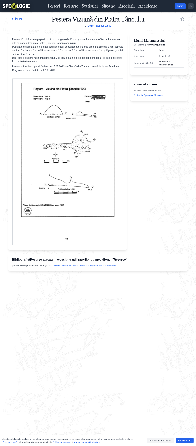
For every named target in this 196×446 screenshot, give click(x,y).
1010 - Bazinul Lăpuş (99, 25)
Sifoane (108, 6)
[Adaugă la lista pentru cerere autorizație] (182, 19)
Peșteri (54, 6)
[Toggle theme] (191, 6)
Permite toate (184, 440)
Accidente (147, 6)
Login (180, 6)
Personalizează (9, 442)
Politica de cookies (61, 442)
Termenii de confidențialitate (86, 442)
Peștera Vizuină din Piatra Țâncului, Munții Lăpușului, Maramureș (85, 265)
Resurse (71, 6)
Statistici (90, 6)
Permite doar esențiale (160, 440)
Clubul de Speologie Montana (148, 95)
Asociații (127, 6)
